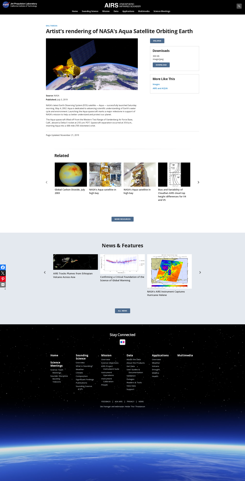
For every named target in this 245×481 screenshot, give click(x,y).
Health (155, 376)
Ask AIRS (118, 401)
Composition (82, 376)
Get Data (131, 366)
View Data (131, 385)
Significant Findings (85, 379)
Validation (131, 375)
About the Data (134, 359)
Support (130, 389)
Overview (80, 362)
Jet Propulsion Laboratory (23, 3)
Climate (79, 372)
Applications (160, 355)
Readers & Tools (134, 382)
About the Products (136, 363)
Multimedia (51, 25)
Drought (156, 369)
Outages (130, 379)
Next (198, 182)
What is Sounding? (84, 366)
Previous (46, 182)
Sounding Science (82, 357)
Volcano (155, 366)
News (141, 401)
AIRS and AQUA (160, 88)
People (104, 384)
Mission (106, 355)
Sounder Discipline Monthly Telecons (59, 379)
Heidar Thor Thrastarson (135, 406)
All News (122, 311)
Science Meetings (56, 364)
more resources (123, 219)
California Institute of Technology (23, 6)
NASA (6, 4)
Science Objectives (110, 363)
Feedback (106, 401)
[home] (123, 5)
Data (130, 355)
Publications (81, 382)
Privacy (130, 401)
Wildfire (155, 373)
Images (156, 84)
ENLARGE (157, 41)
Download (161, 65)
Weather (80, 369)
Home (54, 355)
